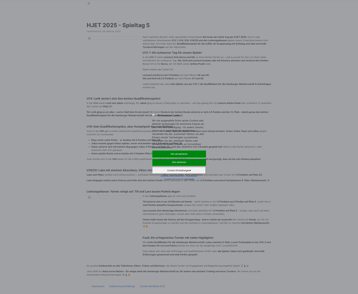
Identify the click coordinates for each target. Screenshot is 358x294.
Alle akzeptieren (179, 153)
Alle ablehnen (179, 162)
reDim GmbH (189, 179)
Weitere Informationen (172, 175)
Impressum (191, 175)
